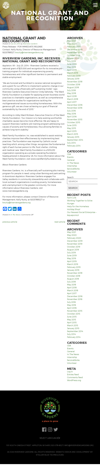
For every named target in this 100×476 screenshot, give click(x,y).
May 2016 (71, 113)
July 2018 (71, 90)
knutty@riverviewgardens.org (29, 52)
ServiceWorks (73, 169)
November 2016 (74, 108)
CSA (69, 154)
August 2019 (73, 58)
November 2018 (74, 81)
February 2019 (73, 76)
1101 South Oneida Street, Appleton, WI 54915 (28, 445)
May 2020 (72, 43)
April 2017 (71, 102)
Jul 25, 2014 (15, 44)
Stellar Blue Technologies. (50, 455)
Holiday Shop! (73, 209)
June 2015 (72, 125)
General (71, 160)
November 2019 (74, 52)
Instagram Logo (50, 429)
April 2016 (72, 116)
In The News (15, 215)
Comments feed (75, 377)
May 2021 (71, 41)
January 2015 (73, 137)
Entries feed (73, 374)
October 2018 (73, 84)
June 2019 (72, 64)
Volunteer (72, 171)
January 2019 (73, 78)
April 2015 (72, 131)
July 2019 (71, 61)
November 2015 (74, 119)
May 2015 (71, 128)
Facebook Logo (44, 429)
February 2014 (73, 145)
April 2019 (72, 70)
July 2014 (71, 143)
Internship (72, 166)
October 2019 (73, 55)
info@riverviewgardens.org (79, 445)
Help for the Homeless (78, 206)
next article (59, 222)
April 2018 (72, 96)
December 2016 (74, 105)
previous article (9, 222)
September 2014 (75, 140)
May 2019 (71, 67)
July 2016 (71, 111)
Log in (70, 371)
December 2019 (74, 49)
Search (70, 177)
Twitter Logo (56, 429)
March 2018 (72, 99)
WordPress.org (74, 380)
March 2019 (72, 73)
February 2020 (74, 46)
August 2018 (73, 87)
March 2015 (72, 134)
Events (70, 157)
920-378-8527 (57, 445)
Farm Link (71, 197)
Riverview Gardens (30, 44)
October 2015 (73, 122)
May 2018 (71, 93)
